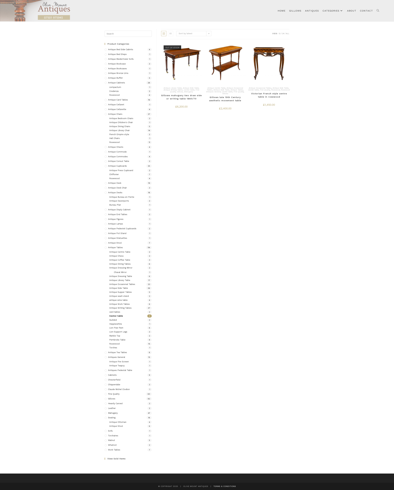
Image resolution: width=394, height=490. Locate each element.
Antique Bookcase (117, 64)
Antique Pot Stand (117, 233)
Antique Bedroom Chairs (121, 118)
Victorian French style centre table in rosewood (269, 95)
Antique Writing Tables (173, 90)
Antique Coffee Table (119, 260)
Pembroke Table (117, 340)
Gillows (180, 92)
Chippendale (114, 384)
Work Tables (114, 450)
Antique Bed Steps (117, 54)
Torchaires (113, 435)
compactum (115, 87)
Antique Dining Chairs (119, 126)
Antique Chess (116, 256)
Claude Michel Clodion (119, 389)
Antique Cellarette (117, 109)
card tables (114, 312)
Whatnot (112, 445)
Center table (189, 90)
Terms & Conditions (224, 486)
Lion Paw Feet (116, 328)
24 (283, 33)
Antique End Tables (117, 214)
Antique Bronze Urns (118, 73)
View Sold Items (116, 459)
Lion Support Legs (118, 332)
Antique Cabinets (116, 83)
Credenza (114, 91)
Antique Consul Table (118, 161)
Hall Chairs (114, 138)
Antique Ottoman (117, 422)
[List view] (170, 33)
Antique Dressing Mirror (120, 268)
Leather (112, 408)
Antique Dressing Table (120, 276)
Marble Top (114, 336)
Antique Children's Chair (121, 122)
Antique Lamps (115, 224)
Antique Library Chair (119, 130)
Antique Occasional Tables (260, 88)
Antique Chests (115, 147)
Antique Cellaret (116, 104)
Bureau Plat (115, 205)
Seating (111, 417)
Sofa (110, 431)
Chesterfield (114, 380)
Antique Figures (115, 219)
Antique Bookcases (117, 68)
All (287, 33)
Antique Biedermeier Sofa (120, 59)
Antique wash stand (119, 296)
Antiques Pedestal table (120, 370)
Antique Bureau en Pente (121, 197)
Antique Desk (114, 183)
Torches (113, 347)
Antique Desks (115, 192)
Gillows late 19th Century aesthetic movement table (225, 99)
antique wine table (118, 300)
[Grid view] (163, 33)
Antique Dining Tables (120, 264)
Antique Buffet (115, 78)
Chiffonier (114, 174)
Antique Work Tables (119, 304)
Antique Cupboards (117, 166)
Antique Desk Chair (117, 188)
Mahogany (188, 92)
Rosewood (275, 90)
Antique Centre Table (216, 88)
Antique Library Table (173, 88)
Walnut (111, 440)
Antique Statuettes (117, 238)
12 (279, 33)
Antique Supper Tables (120, 292)
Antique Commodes (118, 156)
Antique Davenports (119, 201)
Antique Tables (237, 90)
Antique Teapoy (117, 365)
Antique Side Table (191, 88)
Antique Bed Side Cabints (120, 49)
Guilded (113, 320)
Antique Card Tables (118, 100)
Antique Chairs (115, 114)
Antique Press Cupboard (121, 170)
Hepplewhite (115, 324)
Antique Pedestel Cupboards (122, 228)
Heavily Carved (115, 403)
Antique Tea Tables (117, 352)
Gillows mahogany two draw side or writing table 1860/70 (181, 97)
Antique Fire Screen (119, 361)
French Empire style (119, 134)
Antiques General (213, 92)
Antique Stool (115, 243)
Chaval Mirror (120, 272)
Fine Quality (239, 92)
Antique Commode (117, 152)
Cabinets (112, 375)
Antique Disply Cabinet (119, 209)
